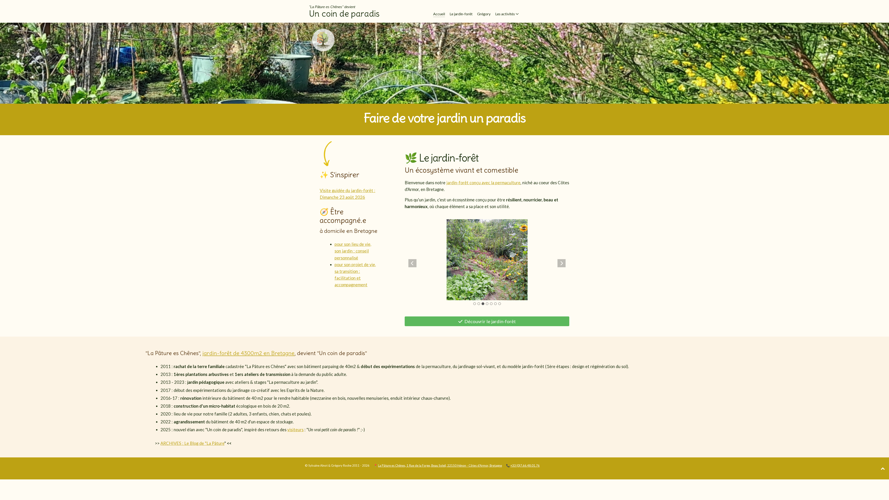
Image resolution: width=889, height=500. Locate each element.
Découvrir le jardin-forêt (489, 321)
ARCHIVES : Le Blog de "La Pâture (192, 443)
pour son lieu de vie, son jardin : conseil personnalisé (353, 251)
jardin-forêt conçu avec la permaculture (483, 182)
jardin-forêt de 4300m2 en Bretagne (248, 353)
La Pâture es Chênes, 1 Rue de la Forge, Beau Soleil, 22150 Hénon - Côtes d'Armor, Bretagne (440, 465)
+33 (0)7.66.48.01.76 (525, 465)
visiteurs (295, 429)
